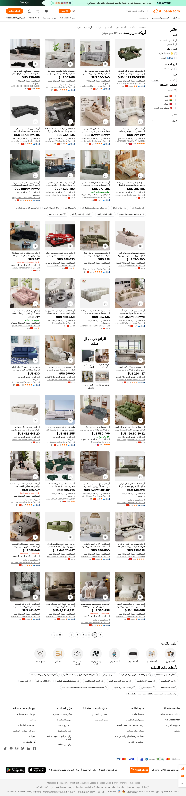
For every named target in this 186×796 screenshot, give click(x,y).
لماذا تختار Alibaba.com (170, 714)
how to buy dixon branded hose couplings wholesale (83, 687)
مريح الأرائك (69, 208)
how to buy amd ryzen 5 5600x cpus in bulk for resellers (151, 694)
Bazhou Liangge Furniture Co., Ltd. (130, 439)
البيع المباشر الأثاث (104, 214)
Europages (135, 783)
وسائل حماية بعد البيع (135, 731)
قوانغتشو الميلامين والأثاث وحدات (43, 675)
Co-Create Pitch (172, 720)
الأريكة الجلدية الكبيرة (92, 681)
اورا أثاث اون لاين (42, 681)
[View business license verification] (119, 791)
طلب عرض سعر (101, 720)
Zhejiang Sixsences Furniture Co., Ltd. (60, 442)
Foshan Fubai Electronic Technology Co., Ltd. (25, 439)
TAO (116, 783)
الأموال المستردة (65, 731)
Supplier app (105, 770)
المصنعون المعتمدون (99, 714)
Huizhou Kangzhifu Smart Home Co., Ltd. (130, 323)
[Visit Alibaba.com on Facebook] (34, 748)
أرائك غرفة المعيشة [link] (83, 27)
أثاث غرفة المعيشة (104, 27)
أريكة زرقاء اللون (50, 208)
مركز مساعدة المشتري (62, 714)
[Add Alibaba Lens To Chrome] (139, 770)
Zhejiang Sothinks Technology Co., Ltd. (95, 141)
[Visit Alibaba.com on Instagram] (17, 748)
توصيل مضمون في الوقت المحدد (130, 725)
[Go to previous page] (100, 634)
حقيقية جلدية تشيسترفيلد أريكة (93, 208)
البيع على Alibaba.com (26, 714)
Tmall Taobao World (78, 783)
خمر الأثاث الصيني (167, 681)
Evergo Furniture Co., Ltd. (63, 323)
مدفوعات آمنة (138, 714)
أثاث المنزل (121, 27)
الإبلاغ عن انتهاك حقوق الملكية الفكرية (59, 737)
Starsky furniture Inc (100, 442)
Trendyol (124, 783)
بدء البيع (33, 720)
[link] (182, 768)
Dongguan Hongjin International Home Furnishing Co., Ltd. (95, 326)
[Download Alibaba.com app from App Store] (37, 770)
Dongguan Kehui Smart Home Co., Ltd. (60, 265)
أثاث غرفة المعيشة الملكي (66, 681)
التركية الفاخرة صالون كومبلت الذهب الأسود (79, 675)
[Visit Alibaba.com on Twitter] (22, 748)
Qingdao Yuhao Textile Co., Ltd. (96, 269)
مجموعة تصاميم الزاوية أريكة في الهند (134, 675)
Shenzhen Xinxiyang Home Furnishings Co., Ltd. (25, 197)
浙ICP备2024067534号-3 (167, 791)
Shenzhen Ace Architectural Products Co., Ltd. (25, 382)
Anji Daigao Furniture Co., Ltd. (131, 265)
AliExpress (51, 783)
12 (60, 635)
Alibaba (142, 27)
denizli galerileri (167, 687)
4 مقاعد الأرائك (118, 208)
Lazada (93, 783)
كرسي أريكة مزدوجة (56, 214)
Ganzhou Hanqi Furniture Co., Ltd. (25, 268)
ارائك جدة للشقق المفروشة (123, 687)
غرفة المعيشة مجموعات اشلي (130, 214)
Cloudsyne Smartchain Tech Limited (25, 141)
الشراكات (32, 736)
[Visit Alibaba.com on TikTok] (5, 748)
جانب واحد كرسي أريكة (80, 214)
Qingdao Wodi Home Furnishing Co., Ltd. (95, 496)
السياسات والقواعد (136, 742)
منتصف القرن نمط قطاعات (26, 208)
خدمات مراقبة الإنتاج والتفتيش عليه (129, 736)
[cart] (37, 11)
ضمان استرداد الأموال (135, 720)
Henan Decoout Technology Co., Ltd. (130, 379)
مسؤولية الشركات (172, 725)
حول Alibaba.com (172, 708)
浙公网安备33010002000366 (140, 791)
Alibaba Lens (169, 770)
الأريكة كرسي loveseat (165, 675)
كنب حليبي (24, 681)
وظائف (177, 731)
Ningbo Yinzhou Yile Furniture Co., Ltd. (60, 141)
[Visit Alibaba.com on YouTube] (11, 748)
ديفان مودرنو (107, 675)
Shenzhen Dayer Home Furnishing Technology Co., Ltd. (130, 83)
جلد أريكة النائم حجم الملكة (118, 681)
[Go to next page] (54, 634)
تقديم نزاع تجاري (65, 725)
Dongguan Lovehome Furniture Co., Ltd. (60, 87)
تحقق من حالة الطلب (27, 725)
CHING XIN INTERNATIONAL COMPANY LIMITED (130, 141)
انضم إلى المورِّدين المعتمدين (24, 731)
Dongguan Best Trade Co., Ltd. (61, 379)
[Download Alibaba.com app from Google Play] (15, 770)
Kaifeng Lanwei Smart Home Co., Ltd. (95, 86)
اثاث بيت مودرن (146, 687)
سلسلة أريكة (136, 208)
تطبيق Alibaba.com (57, 770)
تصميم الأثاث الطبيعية (144, 681)
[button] (73, 11)
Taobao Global (105, 783)
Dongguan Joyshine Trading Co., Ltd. (25, 325)
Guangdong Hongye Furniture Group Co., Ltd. (60, 195)
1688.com (63, 783)
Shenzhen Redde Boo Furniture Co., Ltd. (95, 197)
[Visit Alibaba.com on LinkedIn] (28, 748)
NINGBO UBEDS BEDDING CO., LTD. (25, 86)
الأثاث (132, 27)
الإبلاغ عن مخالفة (65, 744)
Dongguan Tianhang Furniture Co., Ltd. (130, 502)
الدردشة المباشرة (64, 720)
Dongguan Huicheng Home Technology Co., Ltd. (130, 195)
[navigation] (163, 331)
